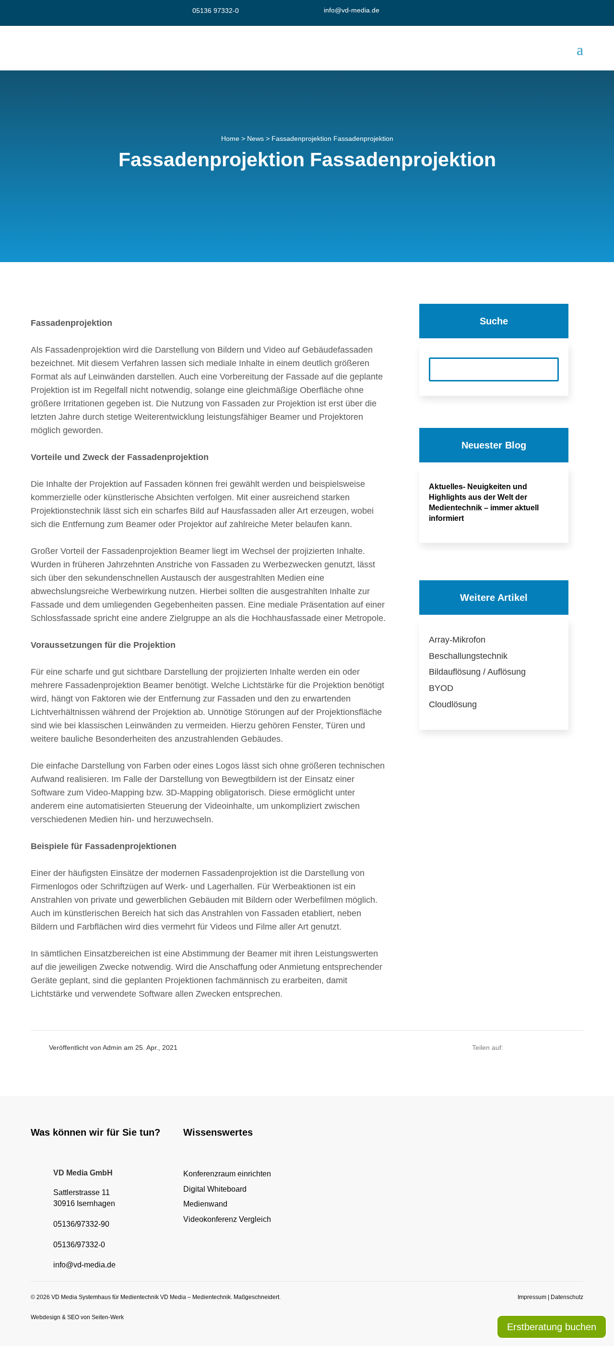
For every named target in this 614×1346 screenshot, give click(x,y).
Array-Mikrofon (457, 639)
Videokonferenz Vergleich (227, 1219)
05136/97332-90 (81, 1224)
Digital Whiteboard (215, 1189)
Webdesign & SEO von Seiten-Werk (77, 1317)
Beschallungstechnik (468, 656)
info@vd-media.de (351, 10)
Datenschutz (567, 1297)
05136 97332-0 (215, 10)
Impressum (532, 1297)
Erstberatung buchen (551, 1327)
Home (230, 138)
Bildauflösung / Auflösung (477, 672)
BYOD (441, 688)
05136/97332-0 (79, 1245)
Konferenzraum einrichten (227, 1174)
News (255, 138)
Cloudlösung (453, 704)
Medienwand (205, 1204)
